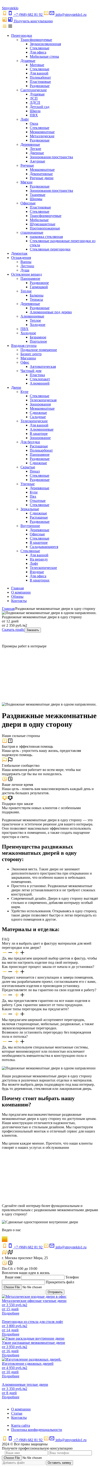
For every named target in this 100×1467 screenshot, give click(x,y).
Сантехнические (33, 90)
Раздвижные (40, 86)
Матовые (37, 65)
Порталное (38, 341)
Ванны (25, 262)
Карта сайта (20, 1425)
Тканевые (37, 195)
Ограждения (21, 258)
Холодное (37, 325)
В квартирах (40, 580)
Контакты (19, 601)
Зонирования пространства (51, 157)
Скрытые (27, 467)
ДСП (34, 98)
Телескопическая (43, 400)
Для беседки (30, 442)
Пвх (33, 496)
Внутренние (30, 526)
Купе (24, 392)
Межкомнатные (42, 132)
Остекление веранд (26, 274)
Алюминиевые (32, 316)
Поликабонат (40, 77)
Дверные (37, 153)
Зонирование (40, 438)
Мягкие (26, 182)
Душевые (27, 61)
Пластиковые (40, 82)
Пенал (35, 471)
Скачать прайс (13, 630)
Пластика (37, 375)
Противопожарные (45, 228)
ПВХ (34, 115)
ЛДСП (35, 103)
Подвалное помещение (38, 350)
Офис (24, 362)
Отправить (55, 1292)
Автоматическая (43, 366)
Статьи (16, 1413)
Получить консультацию (33, 21)
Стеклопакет (40, 379)
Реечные (27, 165)
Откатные (38, 501)
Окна (34, 123)
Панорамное (30, 279)
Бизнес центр (31, 354)
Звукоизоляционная (45, 44)
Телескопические (34, 421)
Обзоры (17, 596)
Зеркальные (29, 509)
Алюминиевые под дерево (51, 312)
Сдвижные (38, 413)
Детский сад (39, 107)
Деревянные (30, 144)
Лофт (24, 119)
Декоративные (41, 174)
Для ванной (39, 73)
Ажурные (37, 161)
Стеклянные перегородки (50, 249)
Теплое (26, 291)
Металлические (42, 136)
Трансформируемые (36, 40)
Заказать (33, 630)
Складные (38, 417)
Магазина (28, 358)
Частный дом (30, 371)
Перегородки (21, 35)
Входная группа (24, 346)
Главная (17, 588)
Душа (24, 270)
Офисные (28, 203)
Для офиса (38, 52)
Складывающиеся (44, 547)
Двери (16, 387)
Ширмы (36, 199)
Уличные (27, 484)
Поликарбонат (41, 450)
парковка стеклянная (46, 237)
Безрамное (38, 337)
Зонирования (40, 404)
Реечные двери (41, 178)
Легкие (35, 149)
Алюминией (40, 383)
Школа (35, 111)
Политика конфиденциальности (36, 1430)
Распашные (39, 446)
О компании (21, 592)
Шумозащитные (42, 224)
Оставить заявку (59, 1462)
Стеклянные (39, 48)
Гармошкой (39, 287)
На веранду (39, 559)
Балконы (36, 295)
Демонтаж (19, 253)
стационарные (31, 232)
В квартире (39, 434)
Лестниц (27, 266)
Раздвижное (39, 283)
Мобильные (39, 220)
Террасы (36, 299)
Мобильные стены (44, 56)
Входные (37, 572)
